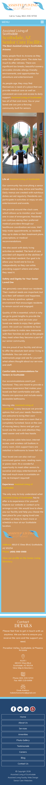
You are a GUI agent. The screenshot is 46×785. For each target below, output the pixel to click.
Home (23, 717)
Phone (5, 551)
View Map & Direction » (23, 668)
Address (6, 544)
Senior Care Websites (23, 780)
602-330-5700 (29, 16)
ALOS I (23, 660)
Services (23, 728)
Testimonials (23, 746)
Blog (23, 757)
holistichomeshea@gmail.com (23, 693)
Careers (23, 752)
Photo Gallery (23, 740)
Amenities (23, 734)
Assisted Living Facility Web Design (23, 777)
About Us (23, 722)
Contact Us (23, 763)
